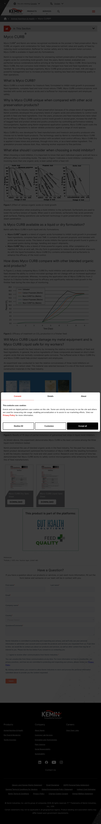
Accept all (82, 426)
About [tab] (83, 396)
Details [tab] (50, 396)
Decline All (18, 426)
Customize (49, 426)
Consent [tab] (17, 396)
